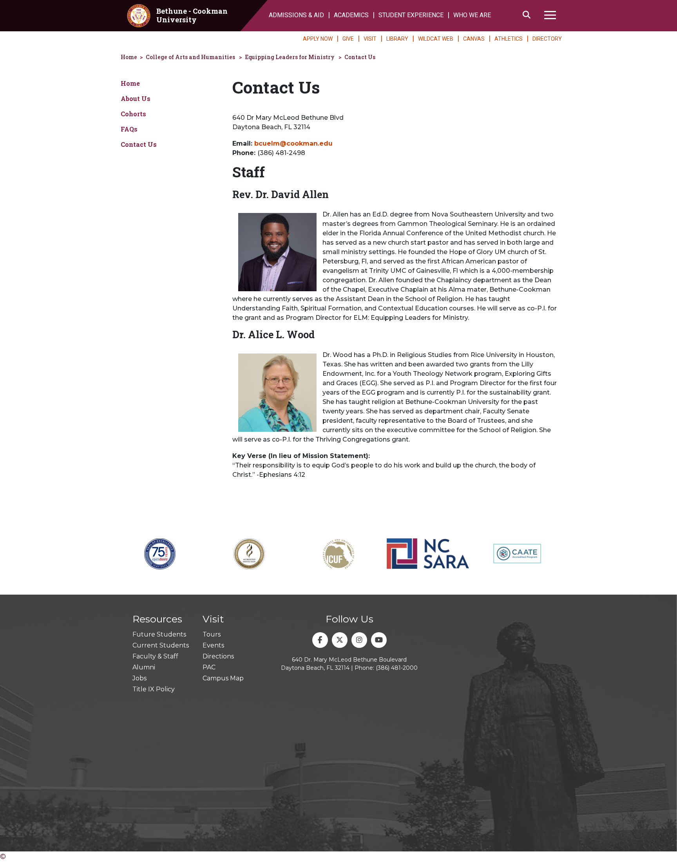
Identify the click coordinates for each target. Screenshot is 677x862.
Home (129, 57)
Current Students (160, 645)
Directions (218, 656)
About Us (135, 98)
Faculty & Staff (155, 656)
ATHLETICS (508, 39)
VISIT (370, 39)
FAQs (129, 129)
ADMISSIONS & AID (296, 15)
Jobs (139, 678)
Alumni (143, 667)
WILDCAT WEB (435, 39)
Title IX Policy (153, 689)
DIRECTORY (547, 39)
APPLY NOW (318, 39)
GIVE (348, 39)
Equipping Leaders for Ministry (290, 57)
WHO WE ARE (472, 15)
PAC (209, 667)
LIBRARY (397, 39)
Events (213, 645)
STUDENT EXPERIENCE (410, 15)
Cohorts (133, 113)
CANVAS (474, 39)
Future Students (159, 634)
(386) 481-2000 (397, 667)
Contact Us (359, 57)
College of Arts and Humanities (190, 57)
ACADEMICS (351, 15)
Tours (212, 634)
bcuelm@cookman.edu (293, 143)
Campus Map (223, 678)
